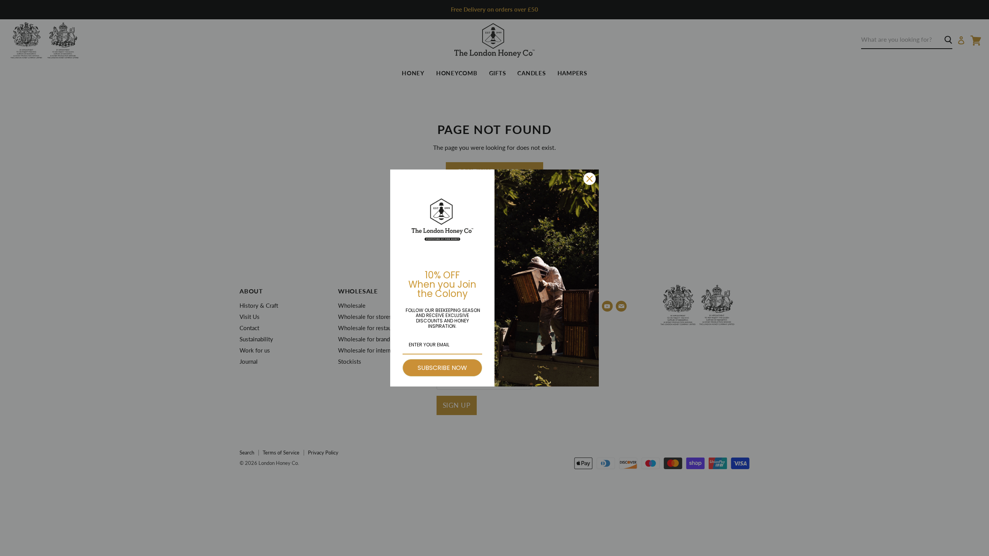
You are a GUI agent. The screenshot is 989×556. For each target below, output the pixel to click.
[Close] (589, 179)
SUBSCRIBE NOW (442, 367)
